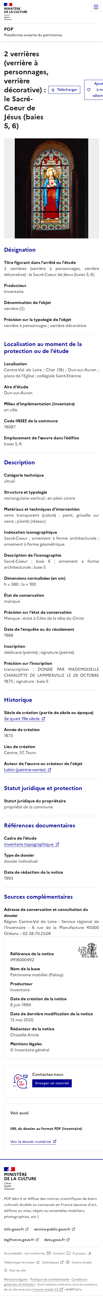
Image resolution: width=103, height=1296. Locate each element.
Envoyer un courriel (52, 1083)
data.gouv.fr (54, 1239)
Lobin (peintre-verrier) (25, 770)
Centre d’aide (82, 1262)
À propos (79, 1253)
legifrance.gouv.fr (19, 1239)
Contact (59, 1253)
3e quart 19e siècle (22, 719)
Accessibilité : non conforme (24, 1253)
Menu (96, 7)
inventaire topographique (29, 844)
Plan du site (18, 1270)
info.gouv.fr (14, 1229)
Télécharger (67, 89)
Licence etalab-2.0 (45, 1289)
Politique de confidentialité (49, 1279)
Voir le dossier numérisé (30, 1141)
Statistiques (50, 1262)
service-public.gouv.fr (52, 1229)
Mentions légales (16, 1279)
